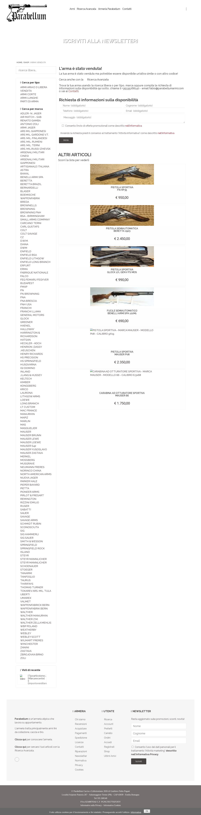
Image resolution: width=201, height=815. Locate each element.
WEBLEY (25, 633)
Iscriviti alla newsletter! (100, 41)
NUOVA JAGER (29, 477)
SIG (22, 530)
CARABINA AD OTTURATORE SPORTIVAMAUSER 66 (122, 394)
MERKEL (25, 456)
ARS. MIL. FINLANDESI (33, 138)
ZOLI (23, 658)
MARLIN (25, 421)
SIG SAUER (26, 537)
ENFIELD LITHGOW (32, 258)
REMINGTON (28, 498)
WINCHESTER (29, 643)
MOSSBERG (27, 460)
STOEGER (26, 569)
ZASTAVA (25, 651)
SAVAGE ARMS (29, 520)
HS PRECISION (29, 357)
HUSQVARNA (28, 364)
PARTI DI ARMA (29, 101)
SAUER (24, 513)
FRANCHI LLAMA (30, 311)
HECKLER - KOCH (30, 343)
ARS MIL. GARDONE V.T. (34, 134)
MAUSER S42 (28, 445)
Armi (72, 8)
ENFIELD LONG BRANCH (35, 262)
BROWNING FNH (30, 212)
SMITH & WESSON (31, 541)
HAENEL (25, 325)
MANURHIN (27, 414)
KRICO (24, 389)
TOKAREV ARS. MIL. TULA (35, 590)
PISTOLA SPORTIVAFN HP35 (122, 188)
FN (22, 290)
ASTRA (24, 170)
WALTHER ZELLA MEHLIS (35, 622)
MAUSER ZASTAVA (31, 452)
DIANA (24, 244)
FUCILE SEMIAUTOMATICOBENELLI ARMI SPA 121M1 (122, 312)
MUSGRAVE (27, 463)
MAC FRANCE (28, 410)
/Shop (26, 62)
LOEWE (25, 399)
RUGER (24, 506)
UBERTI (25, 594)
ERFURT (25, 265)
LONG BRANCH (29, 403)
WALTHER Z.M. (29, 619)
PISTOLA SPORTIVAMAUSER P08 (122, 353)
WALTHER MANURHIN (34, 615)
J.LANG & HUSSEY (31, 375)
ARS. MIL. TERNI (30, 145)
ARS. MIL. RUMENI (31, 141)
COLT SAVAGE (28, 233)
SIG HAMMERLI (29, 534)
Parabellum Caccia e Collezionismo (88, 791)
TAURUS (25, 580)
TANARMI (26, 573)
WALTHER (26, 612)
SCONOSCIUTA (29, 527)
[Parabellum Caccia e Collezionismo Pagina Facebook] (17, 759)
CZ (22, 237)
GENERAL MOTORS (32, 315)
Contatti (126, 8)
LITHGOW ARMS (30, 396)
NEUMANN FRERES (32, 467)
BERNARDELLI (29, 187)
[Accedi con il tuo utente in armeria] (189, 9)
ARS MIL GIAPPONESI (33, 131)
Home (19, 62)
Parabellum (22, 718)
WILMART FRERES (31, 640)
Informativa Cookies (112, 805)
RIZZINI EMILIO (29, 502)
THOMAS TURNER (31, 587)
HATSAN (25, 339)
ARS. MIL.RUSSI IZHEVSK (35, 148)
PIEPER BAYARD (30, 484)
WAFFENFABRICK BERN (34, 605)
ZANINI (24, 647)
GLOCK (24, 318)
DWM (23, 247)
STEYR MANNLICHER (33, 559)
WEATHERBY (28, 629)
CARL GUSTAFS (29, 226)
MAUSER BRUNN (30, 435)
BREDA (24, 201)
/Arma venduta (38, 62)
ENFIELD (25, 251)
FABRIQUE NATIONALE (34, 272)
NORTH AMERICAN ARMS (36, 474)
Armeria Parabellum (109, 8)
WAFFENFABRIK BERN (34, 608)
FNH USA (25, 304)
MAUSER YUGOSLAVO (33, 449)
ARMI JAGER (27, 127)
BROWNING (27, 208)
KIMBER (25, 382)
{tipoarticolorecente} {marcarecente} (39, 677)
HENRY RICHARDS (31, 353)
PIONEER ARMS (29, 491)
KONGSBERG (28, 385)
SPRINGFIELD (28, 544)
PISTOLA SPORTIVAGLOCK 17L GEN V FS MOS (122, 271)
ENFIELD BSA (28, 254)
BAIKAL (24, 173)
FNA (22, 297)
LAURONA (26, 392)
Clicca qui (20, 739)
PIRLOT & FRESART (32, 495)
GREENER (26, 322)
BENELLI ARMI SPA (31, 177)
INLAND (25, 371)
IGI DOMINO (27, 368)
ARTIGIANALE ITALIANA (34, 166)
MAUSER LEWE (29, 438)
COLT (23, 230)
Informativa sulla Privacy (91, 805)
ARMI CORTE (28, 94)
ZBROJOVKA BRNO (31, 654)
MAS (23, 424)
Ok (147, 811)
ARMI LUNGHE (29, 97)
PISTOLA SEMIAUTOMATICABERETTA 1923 (122, 230)
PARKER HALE (28, 481)
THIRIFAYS (26, 583)
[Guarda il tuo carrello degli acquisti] (193, 9)
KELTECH (26, 378)
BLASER (25, 191)
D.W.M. (24, 240)
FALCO (24, 276)
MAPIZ (24, 417)
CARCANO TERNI (30, 223)
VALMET (25, 601)
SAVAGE (25, 516)
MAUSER (25, 431)
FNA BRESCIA (28, 300)
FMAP (23, 286)
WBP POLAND (28, 626)
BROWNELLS (28, 205)
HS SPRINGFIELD (30, 361)
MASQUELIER (28, 428)
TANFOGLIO (27, 576)
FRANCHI (26, 307)
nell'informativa (133, 125)
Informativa (136, 812)
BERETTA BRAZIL (30, 184)
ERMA (24, 269)
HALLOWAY (27, 329)
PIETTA (24, 488)
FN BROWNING (29, 293)
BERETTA (26, 180)
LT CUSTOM (27, 407)
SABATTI (25, 509)
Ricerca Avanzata (86, 8)
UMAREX (25, 597)
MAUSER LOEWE (30, 442)
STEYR (24, 555)
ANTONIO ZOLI (29, 124)
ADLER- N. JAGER (30, 113)
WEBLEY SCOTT (30, 636)
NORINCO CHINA (30, 470)
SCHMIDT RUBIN (30, 523)
